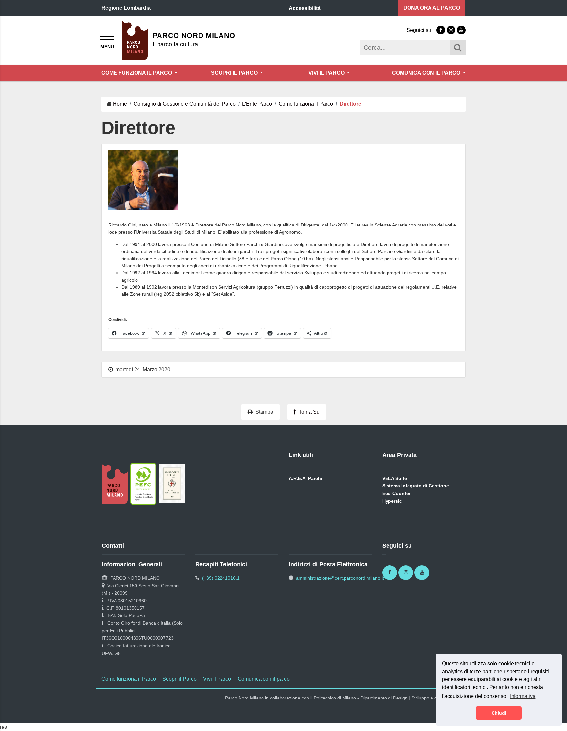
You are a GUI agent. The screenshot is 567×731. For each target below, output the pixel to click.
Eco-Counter (396, 493)
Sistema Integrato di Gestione (415, 485)
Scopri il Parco (235, 72)
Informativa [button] (523, 696)
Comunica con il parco (427, 72)
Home (120, 104)
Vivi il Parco (327, 72)
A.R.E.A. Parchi (305, 478)
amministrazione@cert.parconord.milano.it (340, 578)
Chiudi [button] (499, 713)
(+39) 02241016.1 (221, 578)
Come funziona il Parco (137, 72)
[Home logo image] (135, 40)
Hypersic (392, 501)
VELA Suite (394, 478)
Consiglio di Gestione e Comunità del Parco (185, 104)
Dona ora (431, 8)
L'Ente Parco (257, 104)
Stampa (263, 412)
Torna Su (308, 412)
